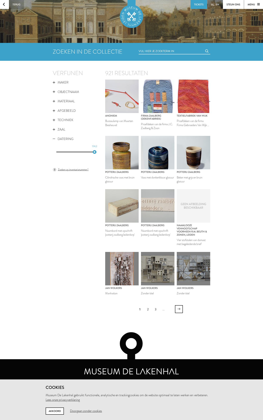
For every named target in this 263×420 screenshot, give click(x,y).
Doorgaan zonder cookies (86, 411)
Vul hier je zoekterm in (150, 47)
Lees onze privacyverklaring (63, 399)
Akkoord (55, 411)
